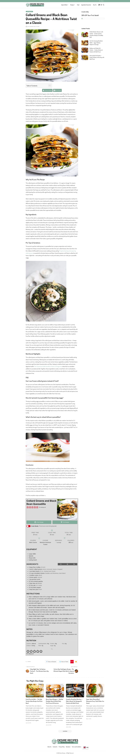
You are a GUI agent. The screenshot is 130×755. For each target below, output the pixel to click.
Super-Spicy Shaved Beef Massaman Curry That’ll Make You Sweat (95, 701)
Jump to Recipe (48, 90)
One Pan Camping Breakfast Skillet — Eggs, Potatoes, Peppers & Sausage (96, 42)
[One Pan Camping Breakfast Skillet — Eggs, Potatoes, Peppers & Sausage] (84, 42)
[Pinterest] (101, 1)
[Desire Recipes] (35, 5)
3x (74, 564)
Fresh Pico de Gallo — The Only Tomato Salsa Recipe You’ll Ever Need (34, 701)
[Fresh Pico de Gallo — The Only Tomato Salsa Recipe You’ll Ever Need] (35, 690)
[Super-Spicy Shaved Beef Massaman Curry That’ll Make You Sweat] (95, 690)
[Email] (76, 661)
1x (60, 564)
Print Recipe (58, 90)
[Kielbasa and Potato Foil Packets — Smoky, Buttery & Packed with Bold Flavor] (84, 50)
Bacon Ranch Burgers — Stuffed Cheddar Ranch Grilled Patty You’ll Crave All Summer (54, 701)
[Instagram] (103, 1)
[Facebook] (99, 1)
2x (67, 564)
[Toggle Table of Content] (49, 85)
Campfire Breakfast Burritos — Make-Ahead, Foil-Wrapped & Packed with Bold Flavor (74, 701)
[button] (27, 507)
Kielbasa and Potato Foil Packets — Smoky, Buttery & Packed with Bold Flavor (96, 50)
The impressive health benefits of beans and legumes (48, 366)
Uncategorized (29, 11)
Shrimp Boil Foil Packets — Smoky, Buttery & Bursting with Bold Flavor (97, 57)
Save (72, 661)
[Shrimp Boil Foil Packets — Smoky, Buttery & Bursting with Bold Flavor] (84, 57)
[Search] (103, 5)
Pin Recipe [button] (66, 522)
